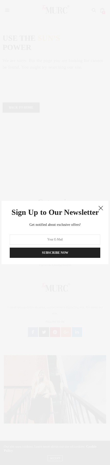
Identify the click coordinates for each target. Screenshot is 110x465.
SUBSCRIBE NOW (55, 253)
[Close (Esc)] (101, 208)
